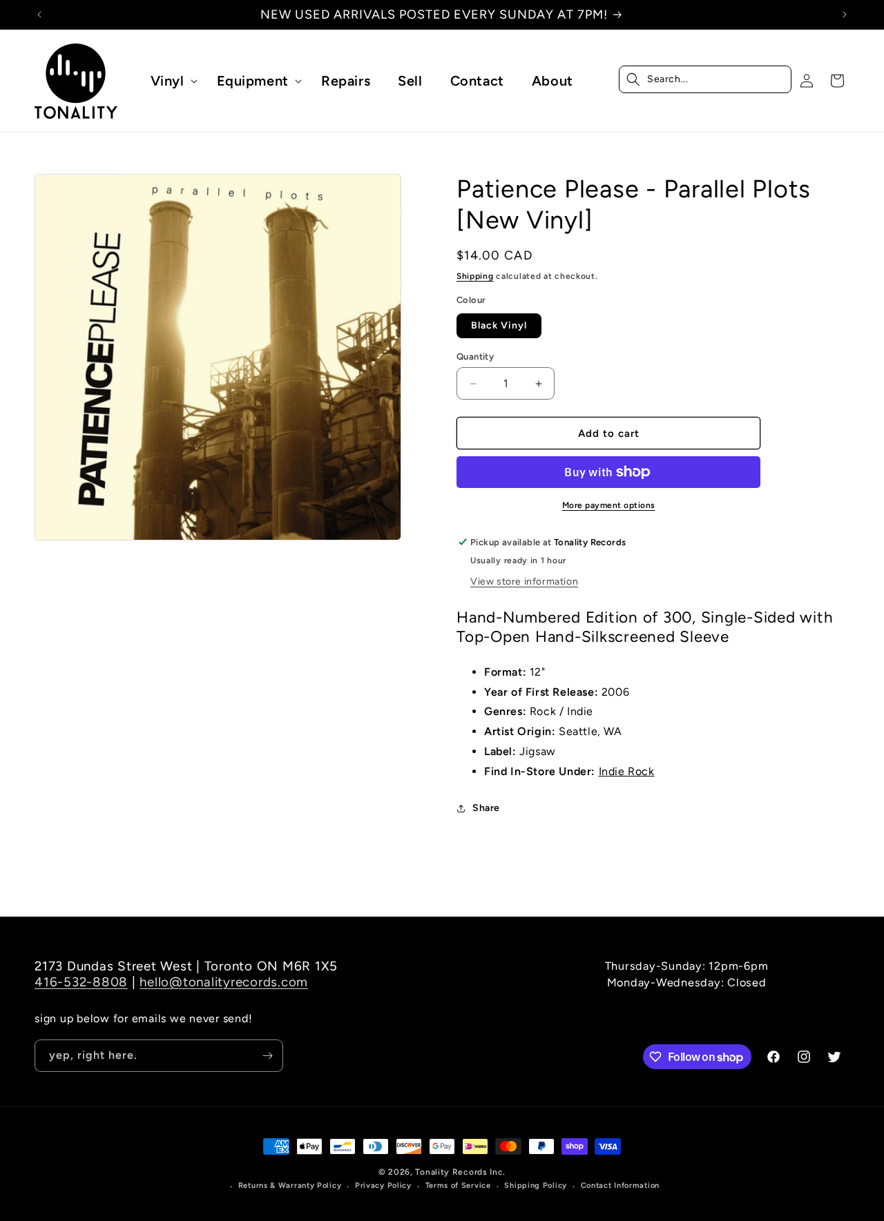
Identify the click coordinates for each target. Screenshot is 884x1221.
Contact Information (620, 1185)
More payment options (608, 505)
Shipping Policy (535, 1185)
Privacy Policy (383, 1185)
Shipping (475, 276)
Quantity (475, 356)
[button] (170, 81)
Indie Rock (627, 771)
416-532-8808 (81, 982)
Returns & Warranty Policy (290, 1185)
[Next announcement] (844, 14)
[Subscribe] (267, 1055)
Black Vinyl (499, 325)
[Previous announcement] (39, 14)
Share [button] (486, 808)
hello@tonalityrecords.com (224, 982)
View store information (524, 581)
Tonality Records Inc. (460, 1172)
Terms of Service (458, 1185)
